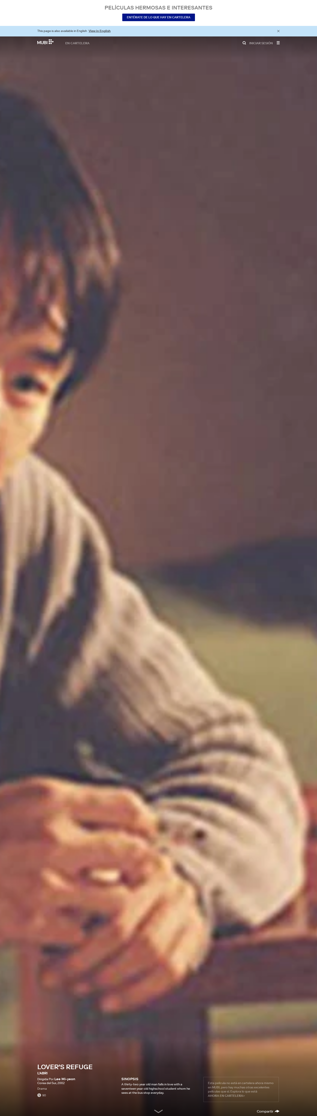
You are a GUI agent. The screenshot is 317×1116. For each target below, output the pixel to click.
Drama (42, 1089)
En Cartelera (77, 43)
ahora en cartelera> (226, 1096)
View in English (100, 31)
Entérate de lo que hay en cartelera (158, 17)
